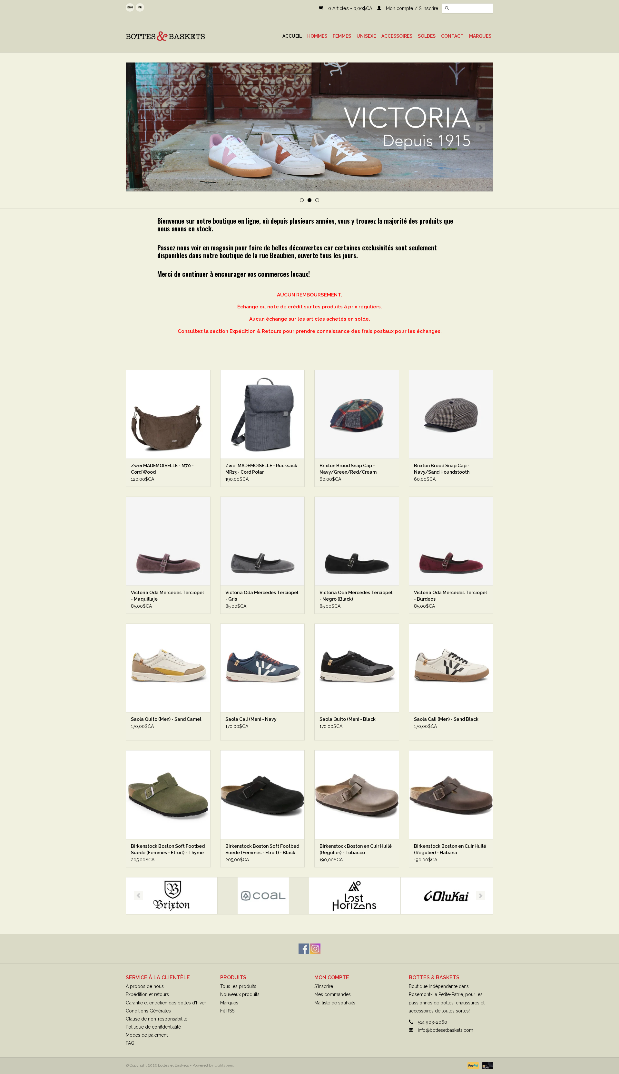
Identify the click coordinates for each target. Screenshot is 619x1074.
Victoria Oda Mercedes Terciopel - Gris (261, 596)
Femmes (342, 36)
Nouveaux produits (240, 994)
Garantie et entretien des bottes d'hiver (166, 1002)
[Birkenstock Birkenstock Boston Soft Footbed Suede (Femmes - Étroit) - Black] (262, 794)
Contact (452, 36)
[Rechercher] (447, 8)
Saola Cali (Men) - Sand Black (446, 719)
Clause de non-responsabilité (156, 1018)
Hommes (317, 36)
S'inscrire (323, 986)
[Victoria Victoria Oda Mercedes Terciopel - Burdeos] (451, 541)
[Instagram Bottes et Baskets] (315, 948)
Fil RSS (227, 1010)
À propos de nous (145, 986)
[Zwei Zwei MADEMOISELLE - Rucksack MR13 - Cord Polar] (262, 414)
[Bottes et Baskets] (175, 36)
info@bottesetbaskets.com (445, 1030)
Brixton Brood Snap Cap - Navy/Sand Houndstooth (441, 469)
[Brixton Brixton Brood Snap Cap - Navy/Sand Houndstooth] (451, 414)
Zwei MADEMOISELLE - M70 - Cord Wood (162, 469)
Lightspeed (224, 1065)
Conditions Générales (148, 1010)
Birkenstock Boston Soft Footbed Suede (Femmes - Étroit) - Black (262, 849)
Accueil (292, 36)
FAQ (130, 1043)
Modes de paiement (147, 1035)
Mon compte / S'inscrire (411, 8)
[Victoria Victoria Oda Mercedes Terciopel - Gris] (262, 541)
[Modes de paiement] (472, 1065)
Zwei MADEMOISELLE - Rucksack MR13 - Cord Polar (261, 469)
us (130, 7)
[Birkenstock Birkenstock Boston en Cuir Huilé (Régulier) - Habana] (451, 794)
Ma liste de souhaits (334, 1002)
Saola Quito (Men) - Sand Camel (166, 719)
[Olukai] (354, 895)
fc (140, 7)
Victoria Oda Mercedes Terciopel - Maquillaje (167, 596)
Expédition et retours (147, 994)
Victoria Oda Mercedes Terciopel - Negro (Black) (355, 596)
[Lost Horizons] (263, 895)
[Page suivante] (480, 127)
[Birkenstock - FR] (309, 127)
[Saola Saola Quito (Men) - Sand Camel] (168, 668)
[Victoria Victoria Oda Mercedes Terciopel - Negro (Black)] (356, 541)
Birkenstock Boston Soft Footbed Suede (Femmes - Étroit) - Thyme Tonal (168, 850)
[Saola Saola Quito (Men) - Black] (356, 668)
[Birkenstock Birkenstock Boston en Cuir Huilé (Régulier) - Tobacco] (356, 794)
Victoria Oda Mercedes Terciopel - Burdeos (450, 596)
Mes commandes (332, 994)
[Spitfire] (446, 895)
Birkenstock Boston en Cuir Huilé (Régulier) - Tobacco (355, 849)
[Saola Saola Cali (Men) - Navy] (262, 668)
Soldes (427, 36)
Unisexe (366, 36)
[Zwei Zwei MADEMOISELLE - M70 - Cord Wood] (168, 414)
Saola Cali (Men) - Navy (251, 719)
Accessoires (396, 36)
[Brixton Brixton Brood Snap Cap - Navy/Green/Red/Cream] (356, 414)
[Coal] (171, 895)
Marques (480, 36)
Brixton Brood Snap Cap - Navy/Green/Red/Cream (348, 469)
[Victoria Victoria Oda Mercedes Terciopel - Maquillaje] (168, 541)
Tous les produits (238, 986)
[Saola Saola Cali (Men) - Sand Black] (451, 668)
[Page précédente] (138, 127)
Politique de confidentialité (153, 1027)
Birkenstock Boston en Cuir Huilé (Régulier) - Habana (450, 849)
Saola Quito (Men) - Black (347, 719)
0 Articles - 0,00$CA (350, 8)
